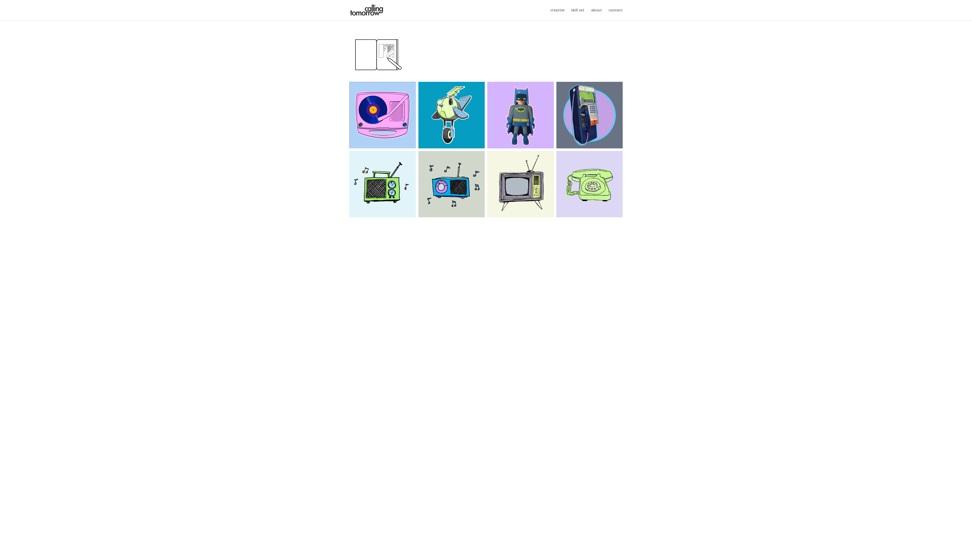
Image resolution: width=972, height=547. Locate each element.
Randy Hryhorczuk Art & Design (486, 536)
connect (616, 10)
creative (557, 10)
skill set (577, 10)
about (596, 10)
